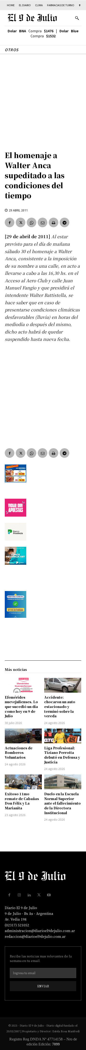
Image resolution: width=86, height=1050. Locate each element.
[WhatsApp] (31, 222)
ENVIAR (43, 986)
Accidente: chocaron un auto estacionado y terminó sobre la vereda (59, 706)
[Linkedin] (29, 895)
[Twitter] (20, 222)
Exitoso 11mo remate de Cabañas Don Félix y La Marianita (22, 800)
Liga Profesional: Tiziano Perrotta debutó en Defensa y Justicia (62, 755)
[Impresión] (53, 222)
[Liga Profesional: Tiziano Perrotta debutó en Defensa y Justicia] (62, 736)
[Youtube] (49, 895)
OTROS (12, 49)
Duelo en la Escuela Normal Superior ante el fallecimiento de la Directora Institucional (62, 803)
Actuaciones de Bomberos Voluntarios (18, 753)
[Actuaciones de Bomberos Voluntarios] (23, 736)
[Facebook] (9, 222)
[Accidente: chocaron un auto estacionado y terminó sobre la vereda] (62, 685)
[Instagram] (19, 895)
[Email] (42, 222)
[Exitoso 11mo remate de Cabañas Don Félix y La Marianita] (23, 781)
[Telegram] (64, 222)
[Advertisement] (43, 100)
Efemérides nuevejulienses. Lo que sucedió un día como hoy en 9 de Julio (21, 706)
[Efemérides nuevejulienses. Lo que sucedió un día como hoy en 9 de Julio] (23, 685)
